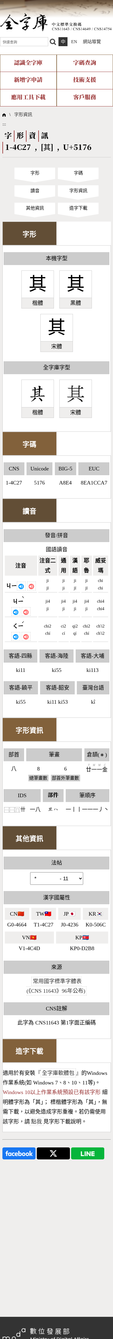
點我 (36, 1122)
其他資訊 (35, 208)
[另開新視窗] (19, 1152)
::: (2, 2)
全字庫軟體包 (58, 1073)
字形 (34, 173)
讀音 (34, 190)
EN (74, 41)
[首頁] (56, 21)
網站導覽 (92, 41)
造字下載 (78, 208)
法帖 (56, 863)
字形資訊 (23, 114)
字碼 (78, 173)
